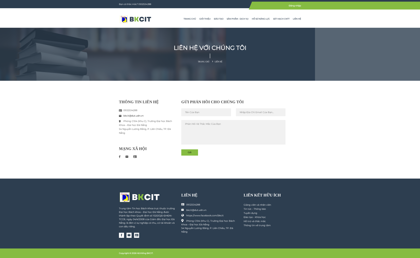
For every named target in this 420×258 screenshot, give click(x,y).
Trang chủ (190, 19)
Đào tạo (218, 19)
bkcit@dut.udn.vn (133, 115)
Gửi (189, 152)
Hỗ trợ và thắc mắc (255, 221)
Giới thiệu (205, 19)
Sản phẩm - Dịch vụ (238, 19)
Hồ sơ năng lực (261, 19)
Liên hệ (297, 19)
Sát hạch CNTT (281, 19)
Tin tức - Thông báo (255, 208)
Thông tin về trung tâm (257, 225)
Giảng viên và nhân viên (257, 204)
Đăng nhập (295, 5)
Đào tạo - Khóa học (255, 217)
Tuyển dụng (250, 213)
